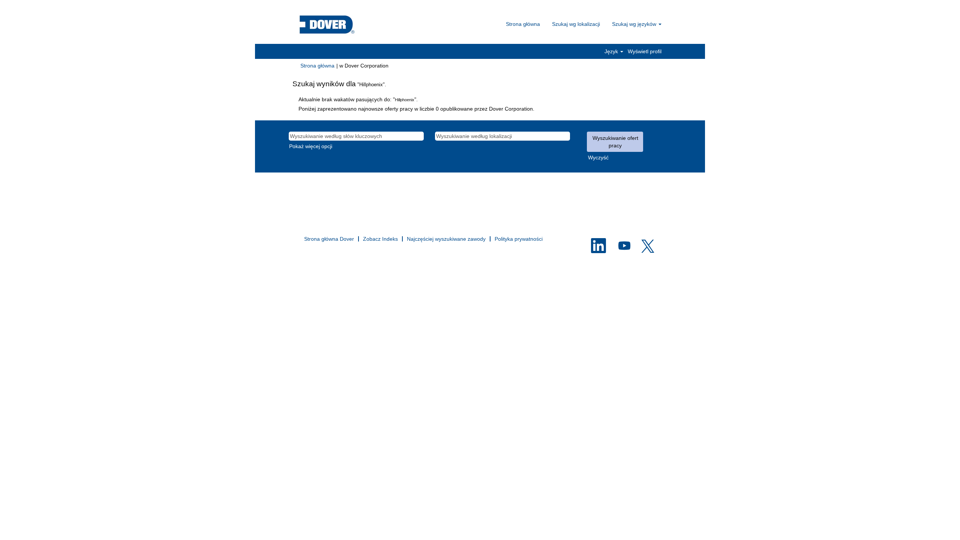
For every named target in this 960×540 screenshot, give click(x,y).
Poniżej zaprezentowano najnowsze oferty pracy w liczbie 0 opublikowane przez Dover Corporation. (416, 109)
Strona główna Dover (329, 239)
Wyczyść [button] (598, 157)
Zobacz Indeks (380, 239)
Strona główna (523, 24)
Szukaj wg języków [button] (635, 24)
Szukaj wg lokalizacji (576, 24)
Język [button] (612, 51)
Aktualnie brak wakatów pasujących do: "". (358, 99)
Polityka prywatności (519, 239)
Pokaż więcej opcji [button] (310, 146)
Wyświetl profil (645, 51)
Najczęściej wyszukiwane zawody (446, 239)
